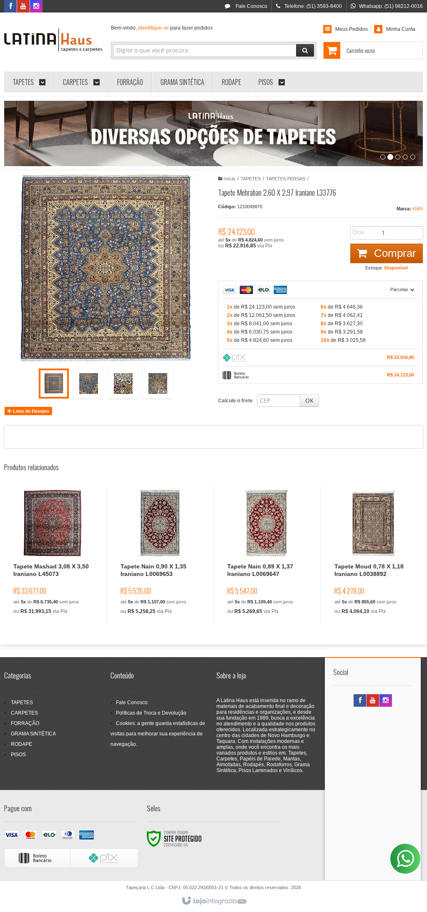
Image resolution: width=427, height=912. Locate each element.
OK (309, 400)
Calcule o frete (235, 401)
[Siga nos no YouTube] (373, 701)
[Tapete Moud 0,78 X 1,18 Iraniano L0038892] (373, 555)
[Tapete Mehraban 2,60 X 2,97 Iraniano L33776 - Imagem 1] (54, 384)
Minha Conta (400, 29)
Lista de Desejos (30, 411)
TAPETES (251, 178)
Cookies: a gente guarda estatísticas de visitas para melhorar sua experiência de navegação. (158, 733)
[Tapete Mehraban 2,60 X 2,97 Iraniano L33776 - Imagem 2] (88, 384)
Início (229, 178)
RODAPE (21, 744)
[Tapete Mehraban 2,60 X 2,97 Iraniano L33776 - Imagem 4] (158, 384)
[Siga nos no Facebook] (10, 7)
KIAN (417, 208)
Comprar (393, 253)
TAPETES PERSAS (285, 178)
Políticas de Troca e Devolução (151, 713)
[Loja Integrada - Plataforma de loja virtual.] (213, 901)
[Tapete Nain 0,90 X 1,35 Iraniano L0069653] (159, 555)
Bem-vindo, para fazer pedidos (162, 28)
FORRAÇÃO (25, 723)
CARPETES (24, 713)
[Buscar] (305, 50)
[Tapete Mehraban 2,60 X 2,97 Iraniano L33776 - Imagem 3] (123, 384)
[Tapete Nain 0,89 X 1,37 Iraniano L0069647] (266, 555)
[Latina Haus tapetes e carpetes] (53, 40)
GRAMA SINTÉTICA (33, 734)
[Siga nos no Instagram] (36, 7)
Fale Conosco (250, 6)
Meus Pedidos (351, 29)
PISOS (18, 755)
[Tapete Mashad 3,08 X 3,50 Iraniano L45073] (52, 555)
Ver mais (57, 585)
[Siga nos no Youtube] (23, 7)
